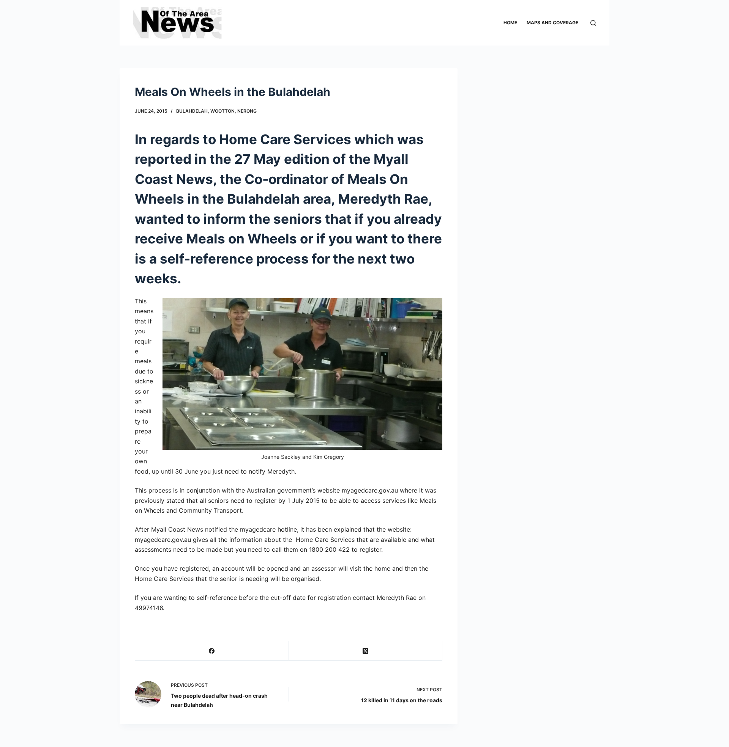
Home (510, 22)
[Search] (593, 23)
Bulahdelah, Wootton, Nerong (216, 111)
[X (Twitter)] (366, 651)
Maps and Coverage (552, 22)
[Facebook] (212, 651)
